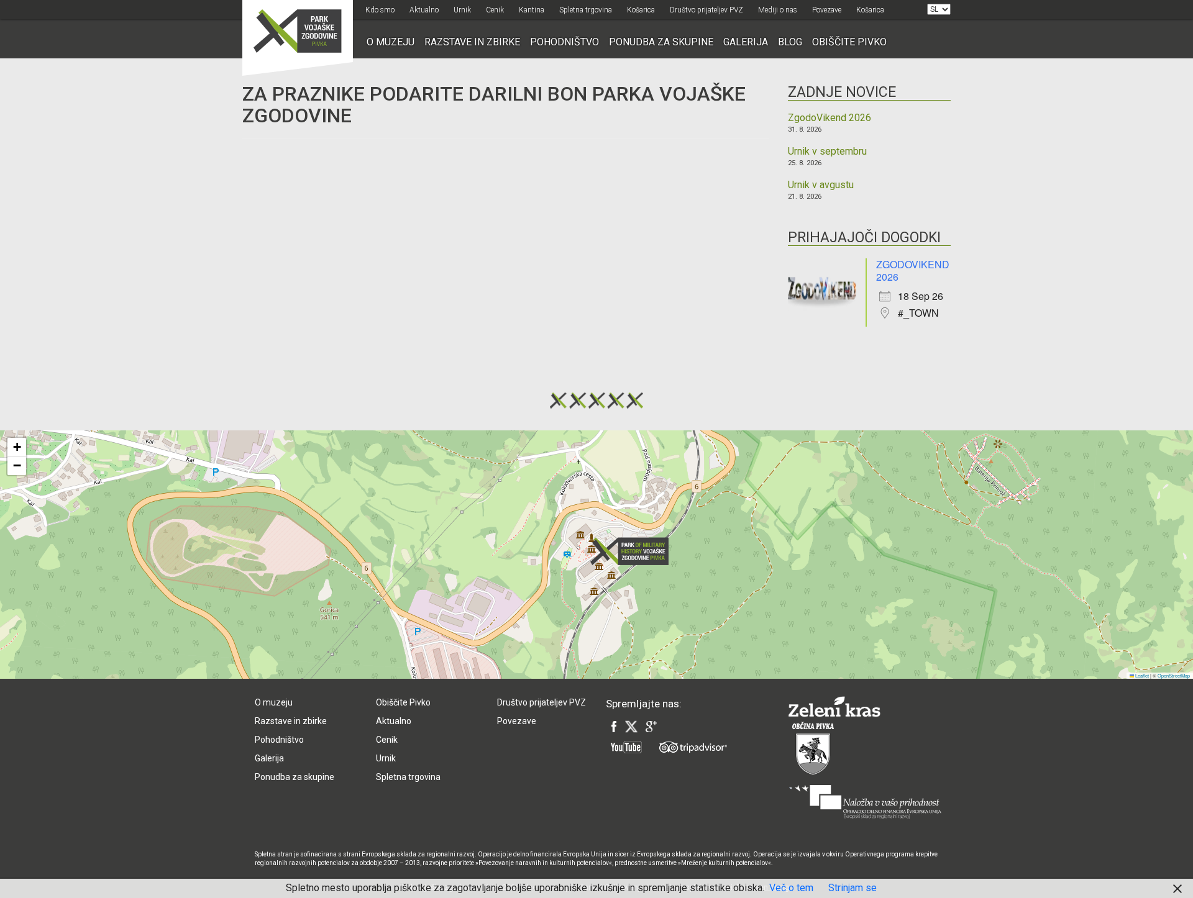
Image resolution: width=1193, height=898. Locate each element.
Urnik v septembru (827, 151)
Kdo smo (380, 10)
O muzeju (390, 42)
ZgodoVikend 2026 (829, 118)
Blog (790, 42)
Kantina (531, 10)
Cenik (495, 10)
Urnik (462, 10)
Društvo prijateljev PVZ (706, 10)
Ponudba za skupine (661, 42)
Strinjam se (852, 888)
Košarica (641, 10)
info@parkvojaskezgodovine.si (438, 620)
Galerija (745, 42)
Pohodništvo (564, 42)
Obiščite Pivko (849, 42)
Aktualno (424, 10)
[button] (633, 551)
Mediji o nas (777, 10)
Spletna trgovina (585, 10)
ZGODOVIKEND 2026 (912, 270)
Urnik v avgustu (821, 185)
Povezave (826, 10)
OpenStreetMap (1174, 675)
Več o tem (791, 888)
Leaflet (1141, 675)
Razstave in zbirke (472, 42)
